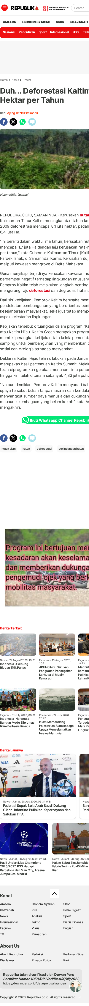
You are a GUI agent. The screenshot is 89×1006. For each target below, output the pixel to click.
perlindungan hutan (71, 448)
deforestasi (39, 290)
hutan (26, 448)
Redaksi (37, 954)
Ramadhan (39, 934)
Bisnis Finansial (73, 922)
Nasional (9, 32)
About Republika (11, 954)
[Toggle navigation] (4, 7)
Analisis (37, 916)
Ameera (5, 904)
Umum (26, 79)
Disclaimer (7, 960)
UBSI (76, 32)
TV (2, 934)
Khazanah (7, 910)
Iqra (34, 910)
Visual (36, 928)
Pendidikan (27, 32)
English (68, 928)
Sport (43, 32)
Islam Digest (71, 910)
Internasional (59, 32)
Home (4, 79)
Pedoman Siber (73, 954)
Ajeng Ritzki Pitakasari (22, 113)
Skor (66, 904)
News (15, 79)
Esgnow (5, 928)
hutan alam (9, 448)
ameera (9, 22)
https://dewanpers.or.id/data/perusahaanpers (35, 983)
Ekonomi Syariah (36, 22)
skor (60, 22)
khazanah (79, 22)
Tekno (36, 922)
